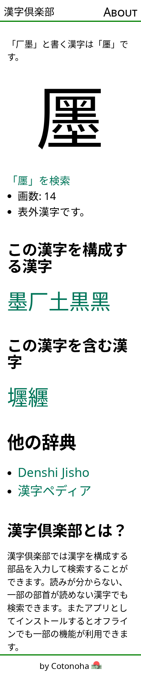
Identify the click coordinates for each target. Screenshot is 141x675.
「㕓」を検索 (38, 180)
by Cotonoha (65, 665)
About (120, 12)
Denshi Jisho (53, 472)
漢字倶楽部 (29, 11)
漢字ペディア (54, 490)
